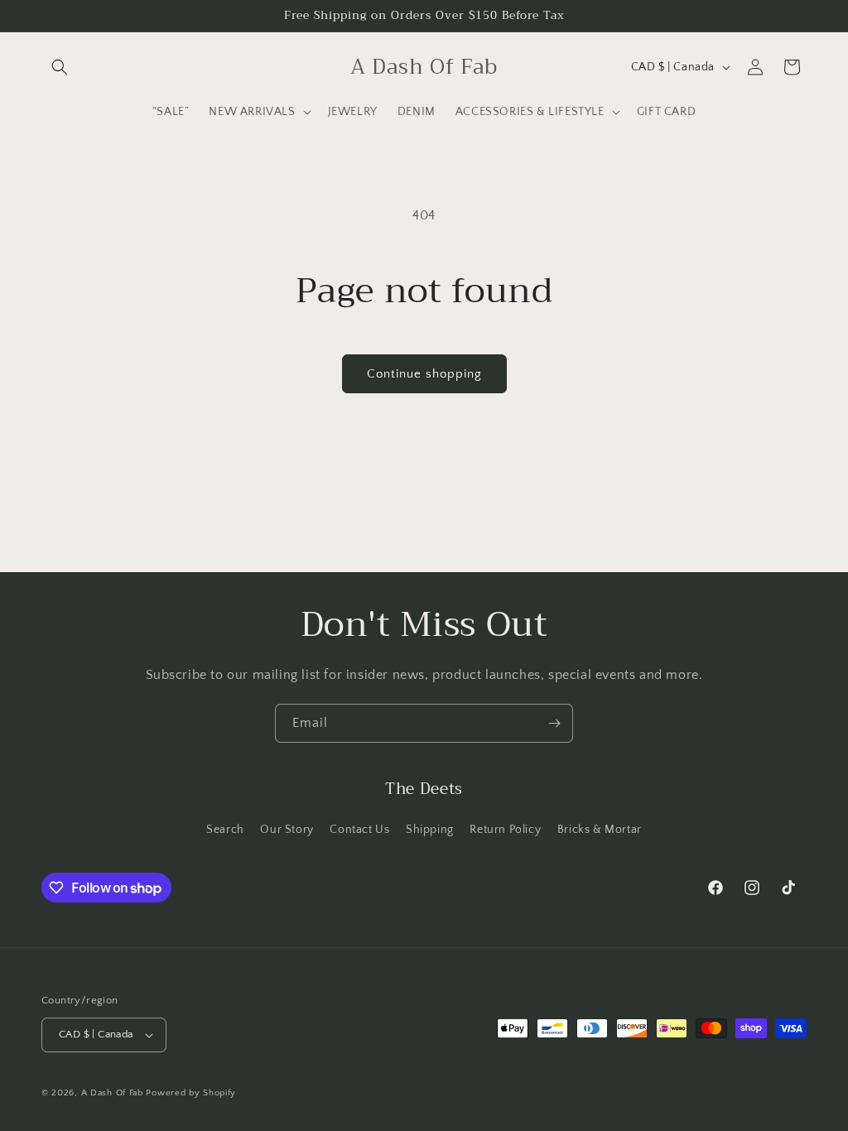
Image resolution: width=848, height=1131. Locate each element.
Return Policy (505, 829)
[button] (59, 67)
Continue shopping (424, 374)
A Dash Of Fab (112, 1093)
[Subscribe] (554, 723)
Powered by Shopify (191, 1093)
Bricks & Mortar (599, 829)
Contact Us (359, 829)
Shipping (430, 829)
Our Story (286, 829)
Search (225, 829)
